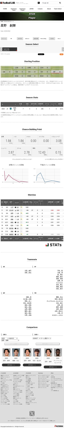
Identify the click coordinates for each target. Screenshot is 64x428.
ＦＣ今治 (15, 399)
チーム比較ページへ (16, 344)
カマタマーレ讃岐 (30, 395)
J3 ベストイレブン (42, 387)
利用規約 (18, 418)
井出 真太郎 (27, 303)
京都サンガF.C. (4, 393)
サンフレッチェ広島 (5, 401)
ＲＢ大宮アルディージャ (18, 386)
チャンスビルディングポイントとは (21, 159)
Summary (40, 373)
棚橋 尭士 (59, 297)
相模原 (11, 234)
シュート (53, 104)
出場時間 (40, 104)
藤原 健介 (28, 311)
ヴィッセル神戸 (4, 398)
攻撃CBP (50, 202)
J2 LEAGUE (15, 373)
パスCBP (56, 202)
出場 (20, 104)
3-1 (18, 225)
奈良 (12, 216)
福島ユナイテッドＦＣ (31, 375)
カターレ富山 (16, 393)
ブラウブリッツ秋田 (17, 380)
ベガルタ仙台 (16, 378)
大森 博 (60, 272)
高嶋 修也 (59, 286)
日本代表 (53, 377)
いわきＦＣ (15, 383)
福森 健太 (59, 276)
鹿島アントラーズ (5, 375)
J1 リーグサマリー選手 (43, 377)
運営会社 (39, 418)
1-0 (18, 213)
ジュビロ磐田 (16, 395)
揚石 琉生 (28, 307)
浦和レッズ (3, 378)
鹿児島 (11, 228)
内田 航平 (59, 288)
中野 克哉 (28, 315)
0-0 (18, 210)
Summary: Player (23, 9)
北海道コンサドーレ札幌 (18, 375)
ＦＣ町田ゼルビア (5, 386)
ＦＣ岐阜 (28, 386)
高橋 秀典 (59, 278)
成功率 (60, 104)
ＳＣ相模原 (28, 380)
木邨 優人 (59, 284)
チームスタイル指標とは (56, 386)
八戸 (12, 207)
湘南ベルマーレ (16, 389)
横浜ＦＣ (15, 387)
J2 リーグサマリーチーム (44, 380)
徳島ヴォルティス (17, 398)
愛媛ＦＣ (28, 396)
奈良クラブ (28, 390)
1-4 (18, 231)
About (49, 9)
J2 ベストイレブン (42, 383)
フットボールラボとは (56, 378)
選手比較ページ (11, 365)
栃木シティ (15, 384)
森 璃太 (60, 274)
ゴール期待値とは (55, 390)
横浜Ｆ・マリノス (5, 389)
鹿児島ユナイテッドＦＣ (31, 402)
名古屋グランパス (5, 392)
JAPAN (31, 9)
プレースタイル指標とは (56, 384)
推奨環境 (23, 418)
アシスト (41, 202)
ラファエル (59, 282)
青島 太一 (28, 301)
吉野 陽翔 (28, 309)
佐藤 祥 (28, 297)
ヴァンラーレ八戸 (17, 377)
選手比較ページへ (47, 344)
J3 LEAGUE (28, 373)
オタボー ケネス (57, 315)
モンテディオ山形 (17, 381)
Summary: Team (14, 9)
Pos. (31, 202)
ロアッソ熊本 (29, 401)
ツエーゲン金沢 (29, 384)
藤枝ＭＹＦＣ (16, 396)
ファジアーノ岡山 (5, 399)
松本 (12, 225)
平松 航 (60, 270)
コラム (52, 375)
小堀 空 (60, 313)
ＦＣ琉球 (28, 404)
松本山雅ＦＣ (29, 381)
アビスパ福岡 (4, 402)
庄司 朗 (60, 305)
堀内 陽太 (28, 313)
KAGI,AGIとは (54, 383)
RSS (61, 54)
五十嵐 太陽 (27, 299)
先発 (27, 104)
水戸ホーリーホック (5, 377)
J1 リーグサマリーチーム (44, 375)
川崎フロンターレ (5, 387)
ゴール (47, 104)
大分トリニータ (16, 402)
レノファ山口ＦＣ (30, 393)
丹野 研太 (28, 272)
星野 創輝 (59, 307)
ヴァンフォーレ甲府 (17, 390)
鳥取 (12, 222)
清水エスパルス (4, 390)
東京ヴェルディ (4, 384)
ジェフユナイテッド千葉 (6, 380)
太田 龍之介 (59, 311)
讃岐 (12, 219)
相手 (11, 202)
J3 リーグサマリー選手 (43, 386)
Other (52, 373)
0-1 (18, 207)
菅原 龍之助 (59, 299)
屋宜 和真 (28, 305)
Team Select (58, 9)
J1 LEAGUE (3, 373)
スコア (17, 202)
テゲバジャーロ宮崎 (17, 404)
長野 (12, 213)
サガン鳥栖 (15, 401)
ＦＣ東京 (3, 383)
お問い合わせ (45, 418)
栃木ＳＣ (28, 377)
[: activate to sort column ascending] (5, 104)
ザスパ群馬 (28, 378)
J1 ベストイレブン (42, 378)
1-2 (18, 222)
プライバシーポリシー (31, 418)
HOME (5, 9)
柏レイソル (3, 381)
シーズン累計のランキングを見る (53, 159)
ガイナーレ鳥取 (29, 392)
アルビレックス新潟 (17, 392)
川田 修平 (28, 270)
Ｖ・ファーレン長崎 (5, 404)
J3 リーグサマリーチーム (44, 384)
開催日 (6, 202)
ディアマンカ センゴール (55, 301)
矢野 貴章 (59, 309)
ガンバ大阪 (3, 395)
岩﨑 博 (60, 280)
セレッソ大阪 (4, 396)
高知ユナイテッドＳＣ (31, 398)
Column (40, 9)
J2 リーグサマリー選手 (43, 381)
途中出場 (33, 104)
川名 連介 (59, 303)
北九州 (11, 210)
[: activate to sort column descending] (2, 104)
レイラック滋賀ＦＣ (30, 387)
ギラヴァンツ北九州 (30, 399)
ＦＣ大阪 (28, 389)
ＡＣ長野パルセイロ (30, 383)
